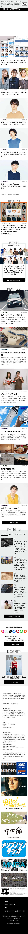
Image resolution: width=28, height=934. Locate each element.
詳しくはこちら (25, 4)
